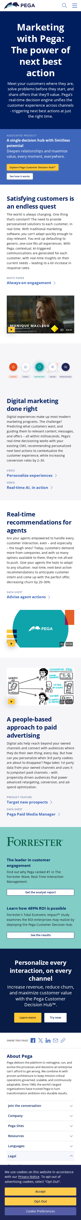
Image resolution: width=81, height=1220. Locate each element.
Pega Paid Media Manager (31, 814)
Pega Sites (16, 1126)
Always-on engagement (29, 282)
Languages (16, 1146)
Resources (16, 1136)
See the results (41, 935)
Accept (40, 1191)
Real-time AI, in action (27, 487)
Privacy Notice (28, 1177)
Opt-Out (40, 1201)
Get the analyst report (40, 892)
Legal (12, 1156)
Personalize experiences (29, 475)
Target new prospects (27, 802)
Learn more (28, 1017)
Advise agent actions (26, 596)
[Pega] (20, 6)
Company (15, 1116)
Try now (55, 1017)
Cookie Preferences (40, 1211)
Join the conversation (24, 1105)
